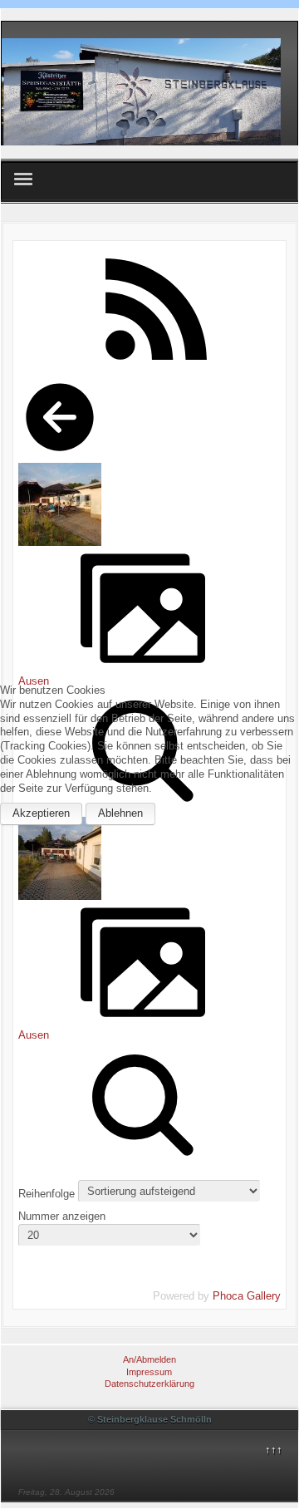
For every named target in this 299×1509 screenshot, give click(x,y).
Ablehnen (120, 813)
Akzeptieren (41, 813)
